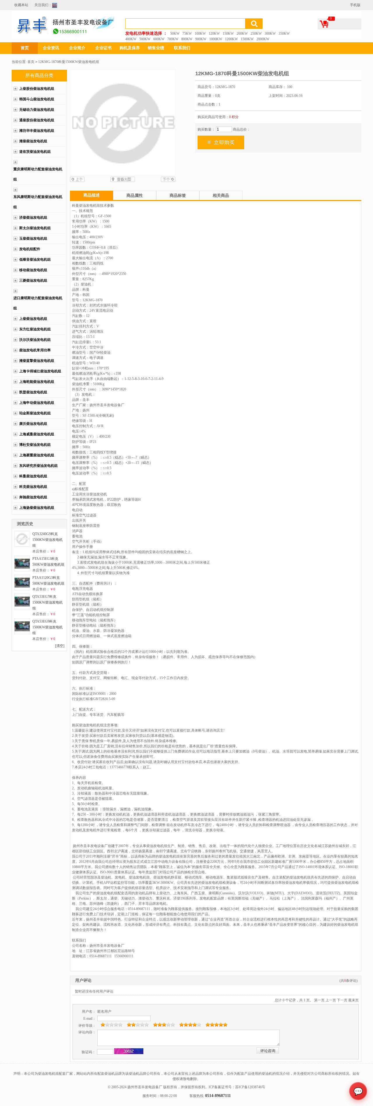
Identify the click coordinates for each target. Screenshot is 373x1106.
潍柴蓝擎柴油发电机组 (36, 361)
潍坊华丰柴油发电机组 (36, 131)
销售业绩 (156, 48)
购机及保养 (129, 48)
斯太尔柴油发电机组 (35, 228)
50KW (175, 33)
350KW (284, 33)
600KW (158, 39)
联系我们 (182, 48)
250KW (256, 33)
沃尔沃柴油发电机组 (35, 340)
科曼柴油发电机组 (33, 476)
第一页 (319, 1000)
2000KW (262, 39)
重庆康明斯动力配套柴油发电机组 (37, 174)
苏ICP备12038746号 (250, 1087)
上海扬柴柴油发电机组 (36, 508)
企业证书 (103, 48)
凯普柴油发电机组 (33, 392)
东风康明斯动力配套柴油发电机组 (37, 202)
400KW (130, 39)
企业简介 (77, 48)
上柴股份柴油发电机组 (36, 89)
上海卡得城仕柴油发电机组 (40, 371)
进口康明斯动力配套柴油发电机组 (37, 303)
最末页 (353, 1000)
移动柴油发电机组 (33, 270)
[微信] (56, 6)
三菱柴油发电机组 (33, 280)
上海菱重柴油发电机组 (36, 455)
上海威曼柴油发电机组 (36, 434)
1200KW (231, 39)
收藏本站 (21, 5)
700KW (172, 39)
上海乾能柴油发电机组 (36, 382)
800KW (186, 39)
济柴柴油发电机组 (33, 217)
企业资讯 (51, 48)
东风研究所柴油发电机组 (38, 466)
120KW (214, 33)
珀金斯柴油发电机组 (35, 413)
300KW (270, 33)
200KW (242, 33)
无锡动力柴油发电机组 (36, 110)
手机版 (355, 5)
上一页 (331, 1000)
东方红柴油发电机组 (35, 329)
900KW (200, 39)
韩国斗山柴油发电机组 (36, 99)
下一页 (342, 1000)
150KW (228, 33)
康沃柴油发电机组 (33, 424)
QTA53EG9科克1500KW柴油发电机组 (47, 627)
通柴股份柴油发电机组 (36, 120)
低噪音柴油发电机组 (35, 259)
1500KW (247, 39)
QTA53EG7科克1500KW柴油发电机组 (47, 602)
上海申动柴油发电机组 (36, 403)
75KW (187, 33)
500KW (144, 39)
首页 (25, 48)
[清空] (59, 646)
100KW (200, 33)
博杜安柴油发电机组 (35, 445)
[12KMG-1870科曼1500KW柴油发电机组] (122, 122)
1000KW (215, 39)
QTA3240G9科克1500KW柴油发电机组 (47, 540)
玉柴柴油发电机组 (33, 238)
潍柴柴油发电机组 (33, 141)
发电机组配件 (29, 249)
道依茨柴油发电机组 (35, 152)
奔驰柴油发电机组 (33, 497)
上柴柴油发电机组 (33, 319)
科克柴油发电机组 (33, 487)
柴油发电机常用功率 (35, 350)
